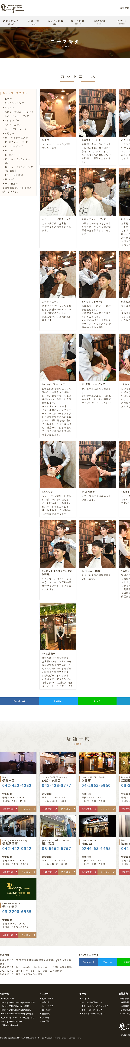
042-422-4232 (17, 785)
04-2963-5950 (96, 785)
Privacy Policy (50, 1038)
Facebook (19, 701)
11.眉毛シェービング (16, 141)
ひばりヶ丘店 (54, 779)
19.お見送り (11, 183)
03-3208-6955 (17, 911)
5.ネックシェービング (17, 115)
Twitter (58, 701)
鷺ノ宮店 (56, 842)
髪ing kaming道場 (10, 1025)
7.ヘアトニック (13, 124)
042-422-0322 (17, 848)
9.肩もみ (9, 133)
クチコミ (26, 808)
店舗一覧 (46, 1002)
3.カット (9, 107)
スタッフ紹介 (47, 1006)
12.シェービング (14, 146)
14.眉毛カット (13, 154)
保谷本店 (8, 779)
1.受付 (8, 98)
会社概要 (125, 1006)
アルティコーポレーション (93, 1013)
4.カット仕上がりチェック (19, 111)
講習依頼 (125, 7)
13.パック (10, 150)
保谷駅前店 (14, 842)
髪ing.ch (85, 998)
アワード (46, 1017)
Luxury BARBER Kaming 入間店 (15, 1006)
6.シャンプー (12, 120)
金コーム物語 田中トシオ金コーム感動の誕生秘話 (36, 967)
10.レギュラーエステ (16, 137)
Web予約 (8, 808)
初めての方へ (47, 998)
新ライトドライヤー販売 (21, 974)
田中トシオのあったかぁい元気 (95, 1006)
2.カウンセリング (14, 103)
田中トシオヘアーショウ (92, 1010)
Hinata (90, 842)
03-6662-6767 (56, 848)
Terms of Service (68, 1038)
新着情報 (46, 1013)
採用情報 (125, 1002)
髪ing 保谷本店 (8, 998)
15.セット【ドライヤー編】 (17, 161)
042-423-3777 (56, 785)
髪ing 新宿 (12, 905)
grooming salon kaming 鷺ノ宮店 (18, 1017)
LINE (97, 701)
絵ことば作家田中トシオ (92, 1002)
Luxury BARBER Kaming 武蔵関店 (16, 1010)
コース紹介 (47, 1010)
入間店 (94, 779)
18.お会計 (10, 179)
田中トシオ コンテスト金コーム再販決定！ (32, 970)
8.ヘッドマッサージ (15, 128)
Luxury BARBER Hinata (12, 1021)
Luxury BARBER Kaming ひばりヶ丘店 (18, 1002)
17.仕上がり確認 (14, 174)
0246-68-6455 (96, 848)
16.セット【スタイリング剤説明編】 (19, 169)
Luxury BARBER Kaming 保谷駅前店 (17, 1013)
